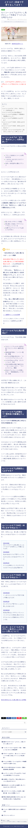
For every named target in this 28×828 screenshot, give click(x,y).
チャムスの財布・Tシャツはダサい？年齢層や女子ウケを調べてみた (14, 762)
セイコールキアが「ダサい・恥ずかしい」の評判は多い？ (13, 109)
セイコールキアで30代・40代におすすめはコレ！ (14, 123)
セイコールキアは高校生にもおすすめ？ (13, 119)
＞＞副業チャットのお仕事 (11, 314)
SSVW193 (6, 593)
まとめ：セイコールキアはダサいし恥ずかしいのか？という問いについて (13, 130)
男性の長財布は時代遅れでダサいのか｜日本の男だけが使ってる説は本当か (14, 798)
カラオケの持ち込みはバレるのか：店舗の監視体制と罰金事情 (14, 768)
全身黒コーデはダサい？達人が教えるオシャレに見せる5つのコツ (14, 780)
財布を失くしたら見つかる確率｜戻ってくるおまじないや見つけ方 (14, 786)
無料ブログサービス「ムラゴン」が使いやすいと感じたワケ (14, 742)
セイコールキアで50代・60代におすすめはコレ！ (14, 126)
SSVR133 (6, 563)
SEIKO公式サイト (17, 43)
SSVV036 (6, 543)
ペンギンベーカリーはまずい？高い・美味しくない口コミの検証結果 (14, 748)
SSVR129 (6, 601)
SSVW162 (6, 610)
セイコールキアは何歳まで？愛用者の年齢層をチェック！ (13, 115)
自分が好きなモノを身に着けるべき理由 (13, 700)
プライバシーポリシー (9, 815)
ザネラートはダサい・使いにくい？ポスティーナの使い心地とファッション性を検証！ (14, 755)
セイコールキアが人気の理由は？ (12, 112)
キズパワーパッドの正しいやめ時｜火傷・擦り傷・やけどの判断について (14, 792)
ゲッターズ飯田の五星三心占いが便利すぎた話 (14, 810)
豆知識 (3, 9)
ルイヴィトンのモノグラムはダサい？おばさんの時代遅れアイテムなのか (14, 774)
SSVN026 (6, 552)
